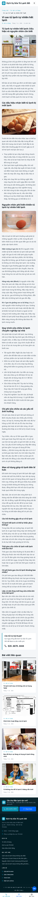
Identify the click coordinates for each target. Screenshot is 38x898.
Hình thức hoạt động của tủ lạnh (15, 721)
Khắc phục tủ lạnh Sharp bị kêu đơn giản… (14, 858)
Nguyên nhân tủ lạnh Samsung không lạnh (15, 861)
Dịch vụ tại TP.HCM (7, 845)
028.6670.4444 (15, 646)
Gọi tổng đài (6, 896)
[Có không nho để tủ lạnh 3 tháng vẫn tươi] (19, 774)
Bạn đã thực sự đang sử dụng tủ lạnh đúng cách (18, 755)
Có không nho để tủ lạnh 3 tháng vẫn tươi (18, 789)
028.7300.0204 (8, 874)
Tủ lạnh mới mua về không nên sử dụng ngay (17, 687)
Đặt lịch (31, 896)
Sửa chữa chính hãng (8, 848)
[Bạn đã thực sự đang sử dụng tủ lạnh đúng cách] (19, 739)
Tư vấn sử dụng (15, 10)
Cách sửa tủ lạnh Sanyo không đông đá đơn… (15, 864)
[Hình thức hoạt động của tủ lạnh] (19, 706)
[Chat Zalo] (34, 888)
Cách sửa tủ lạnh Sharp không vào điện (14, 856)
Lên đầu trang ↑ (19, 890)
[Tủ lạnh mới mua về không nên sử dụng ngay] (19, 670)
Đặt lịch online (9, 881)
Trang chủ (5, 10)
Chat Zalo (28, 809)
